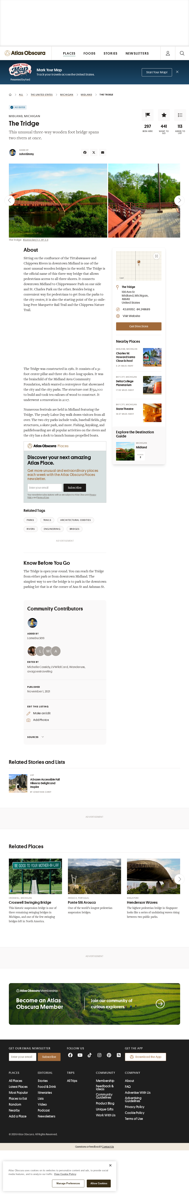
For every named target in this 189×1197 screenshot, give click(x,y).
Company (132, 1072)
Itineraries (45, 1092)
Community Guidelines (104, 1096)
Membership (105, 1080)
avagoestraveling (39, 671)
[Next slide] (179, 200)
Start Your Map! (156, 72)
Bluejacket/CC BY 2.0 (35, 240)
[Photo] (152, 357)
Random (15, 1104)
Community (105, 1072)
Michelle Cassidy (38, 667)
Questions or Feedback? (94, 1146)
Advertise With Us (137, 1092)
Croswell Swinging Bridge (30, 902)
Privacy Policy (134, 1106)
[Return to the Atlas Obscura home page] (26, 53)
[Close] (110, 1165)
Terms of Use (43, 497)
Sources (33, 737)
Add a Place (18, 1116)
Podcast (44, 1110)
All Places (15, 1080)
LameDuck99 (35, 638)
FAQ (128, 1086)
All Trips (72, 1080)
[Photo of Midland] (125, 451)
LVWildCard (59, 667)
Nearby (14, 1110)
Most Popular (18, 1092)
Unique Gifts (104, 1109)
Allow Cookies (98, 1183)
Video (42, 1104)
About (129, 1080)
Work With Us (105, 1115)
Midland (141, 447)
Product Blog (105, 1103)
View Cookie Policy (65, 1174)
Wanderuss (77, 667)
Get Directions (138, 326)
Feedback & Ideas (105, 1088)
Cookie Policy (134, 1112)
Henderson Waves (142, 902)
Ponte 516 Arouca (82, 902)
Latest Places (18, 1086)
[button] (148, 115)
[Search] (182, 53)
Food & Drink (47, 1086)
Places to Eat (18, 1098)
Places (14, 1072)
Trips (71, 1072)
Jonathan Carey (42, 792)
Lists (41, 1098)
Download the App (148, 1056)
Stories (43, 1080)
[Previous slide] (9, 200)
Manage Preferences (68, 1183)
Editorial (45, 1072)
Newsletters (46, 1116)
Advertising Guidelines (133, 1099)
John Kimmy (26, 154)
